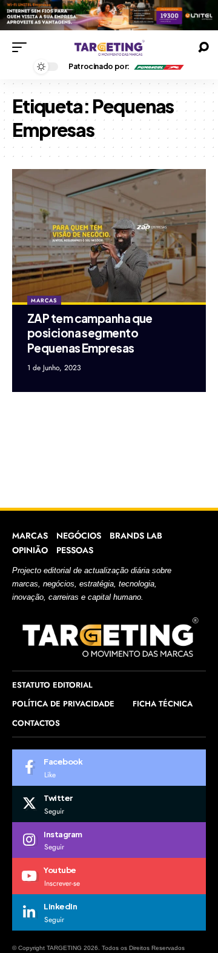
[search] (203, 47)
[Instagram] (109, 840)
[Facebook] (109, 767)
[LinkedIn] (109, 912)
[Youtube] (109, 876)
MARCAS (44, 300)
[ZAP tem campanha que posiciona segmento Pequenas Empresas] (109, 237)
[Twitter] (109, 804)
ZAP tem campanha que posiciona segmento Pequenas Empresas (90, 333)
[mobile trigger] (22, 47)
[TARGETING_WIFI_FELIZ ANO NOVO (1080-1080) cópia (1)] (109, 14)
